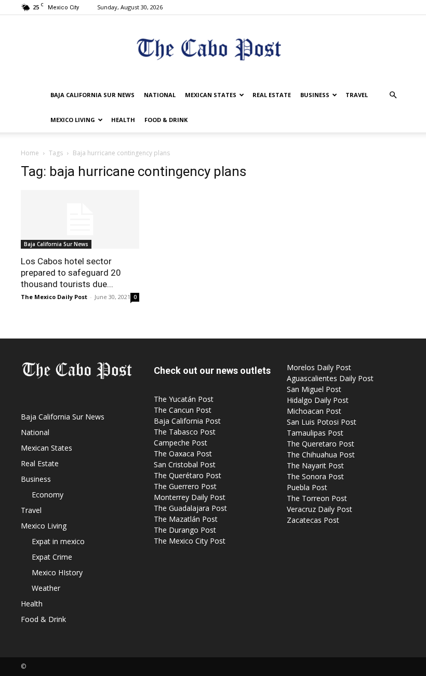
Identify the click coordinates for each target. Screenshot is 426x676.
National (160, 95)
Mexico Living (72, 120)
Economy (47, 494)
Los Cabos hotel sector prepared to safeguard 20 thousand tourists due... (71, 272)
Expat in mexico (58, 541)
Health (123, 120)
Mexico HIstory (57, 572)
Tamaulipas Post (315, 433)
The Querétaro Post (187, 475)
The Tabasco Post (185, 432)
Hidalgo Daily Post (318, 400)
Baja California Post (187, 421)
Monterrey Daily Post (189, 497)
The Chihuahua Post (321, 454)
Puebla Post (307, 487)
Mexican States (210, 95)
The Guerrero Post (185, 486)
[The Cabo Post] (213, 49)
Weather (46, 588)
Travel (356, 95)
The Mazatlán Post (186, 519)
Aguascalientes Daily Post (330, 378)
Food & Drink (166, 120)
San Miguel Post (314, 389)
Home (30, 152)
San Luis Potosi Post (321, 422)
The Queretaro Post (320, 444)
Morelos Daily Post (319, 367)
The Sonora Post (315, 476)
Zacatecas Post (313, 520)
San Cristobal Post (185, 464)
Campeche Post (180, 443)
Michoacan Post (314, 411)
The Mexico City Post (189, 541)
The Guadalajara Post (190, 508)
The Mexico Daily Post (54, 297)
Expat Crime (52, 557)
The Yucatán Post (184, 399)
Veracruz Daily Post (319, 509)
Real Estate (271, 95)
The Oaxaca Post (183, 453)
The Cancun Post (182, 410)
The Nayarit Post (315, 465)
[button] (392, 95)
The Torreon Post (317, 498)
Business (314, 95)
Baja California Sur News (92, 95)
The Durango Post (185, 530)
